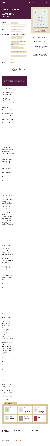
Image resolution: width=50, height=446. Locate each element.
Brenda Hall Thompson (20, 36)
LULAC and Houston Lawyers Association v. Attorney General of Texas (18, 51)
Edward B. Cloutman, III (14, 34)
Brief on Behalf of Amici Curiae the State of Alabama (13, 410)
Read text (37, 30)
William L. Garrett (13, 36)
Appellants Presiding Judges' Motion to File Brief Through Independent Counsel (13, 418)
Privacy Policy (44, 444)
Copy (5, 83)
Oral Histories (40, 2)
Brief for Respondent (41, 417)
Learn (30, 2)
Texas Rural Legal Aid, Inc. (15, 46)
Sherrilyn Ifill (13, 29)
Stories (34, 2)
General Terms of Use (34, 444)
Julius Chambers (19, 29)
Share (8, 16)
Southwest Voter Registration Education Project (17, 44)
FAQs (27, 444)
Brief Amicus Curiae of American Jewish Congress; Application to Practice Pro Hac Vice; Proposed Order (27, 411)
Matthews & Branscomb (22, 41)
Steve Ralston (18, 31)
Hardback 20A (14, 70)
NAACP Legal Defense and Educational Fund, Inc (8, 444)
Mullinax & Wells (13, 41)
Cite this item (4, 16)
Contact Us (30, 444)
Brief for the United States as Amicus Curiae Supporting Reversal (26, 418)
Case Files (12, 62)
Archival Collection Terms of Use (39, 444)
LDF (17, 41)
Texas (12, 59)
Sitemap (47, 444)
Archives (46, 2)
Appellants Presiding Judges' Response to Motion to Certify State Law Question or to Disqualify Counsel (41, 411)
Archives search (10, 5)
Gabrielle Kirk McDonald (22, 34)
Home (2, 5)
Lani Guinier (13, 31)
